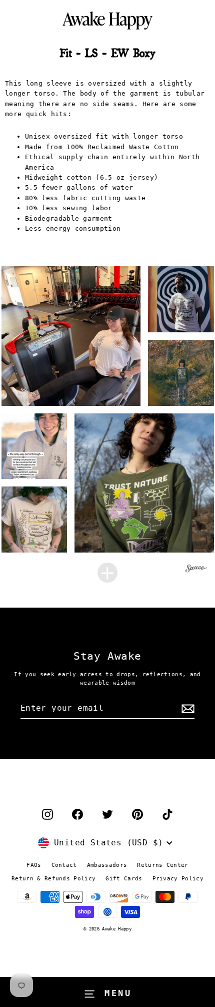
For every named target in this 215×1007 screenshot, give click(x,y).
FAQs (33, 865)
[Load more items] (108, 573)
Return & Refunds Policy (54, 878)
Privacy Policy (178, 878)
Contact (64, 865)
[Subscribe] (186, 709)
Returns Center (162, 865)
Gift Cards (124, 878)
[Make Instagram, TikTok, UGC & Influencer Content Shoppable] (197, 570)
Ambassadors (107, 865)
